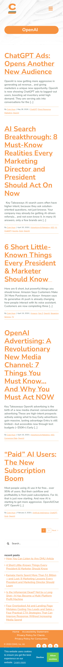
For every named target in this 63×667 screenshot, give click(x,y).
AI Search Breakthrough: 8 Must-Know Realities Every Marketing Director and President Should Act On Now (30, 161)
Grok (21, 231)
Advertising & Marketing (40, 227)
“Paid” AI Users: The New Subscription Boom (30, 466)
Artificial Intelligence (41, 512)
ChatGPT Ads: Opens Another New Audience (29, 63)
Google (15, 231)
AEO (52, 227)
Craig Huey (11, 109)
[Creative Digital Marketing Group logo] (12, 5)
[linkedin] (56, 646)
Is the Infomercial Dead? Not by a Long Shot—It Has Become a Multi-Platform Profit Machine (29, 595)
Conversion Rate (10, 438)
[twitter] (44, 646)
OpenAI (16, 113)
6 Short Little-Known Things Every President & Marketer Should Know (30, 263)
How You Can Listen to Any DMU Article (30, 558)
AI (56, 227)
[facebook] (38, 646)
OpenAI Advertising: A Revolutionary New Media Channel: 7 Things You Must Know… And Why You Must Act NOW (29, 365)
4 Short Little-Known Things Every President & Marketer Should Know (27, 566)
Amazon (34, 313)
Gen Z (40, 313)
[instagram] (50, 646)
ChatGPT (33, 109)
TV (13, 317)
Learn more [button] (20, 662)
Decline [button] (40, 657)
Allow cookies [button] (53, 657)
